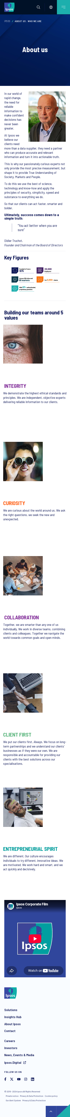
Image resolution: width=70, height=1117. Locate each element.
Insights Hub (12, 1017)
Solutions (10, 1010)
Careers (9, 1041)
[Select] (51, 7)
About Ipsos (12, 1024)
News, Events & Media (19, 1055)
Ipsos (7, 21)
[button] (38, 7)
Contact (9, 1031)
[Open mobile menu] (63, 7)
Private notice (12, 1096)
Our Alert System (13, 1100)
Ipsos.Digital (13, 1062)
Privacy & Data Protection (31, 1096)
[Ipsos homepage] (10, 7)
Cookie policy (51, 1096)
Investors (10, 1048)
